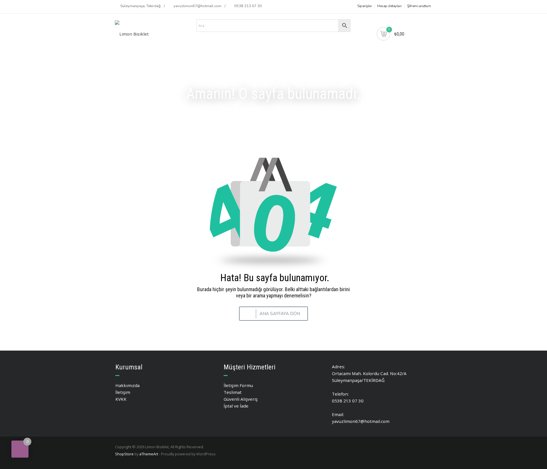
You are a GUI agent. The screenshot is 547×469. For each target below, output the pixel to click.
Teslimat (233, 392)
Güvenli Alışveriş (241, 399)
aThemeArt (148, 453)
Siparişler (364, 6)
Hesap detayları (389, 6)
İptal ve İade (236, 406)
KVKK (120, 399)
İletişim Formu (238, 385)
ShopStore (124, 453)
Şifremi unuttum (419, 6)
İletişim (122, 392)
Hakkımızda (127, 385)
